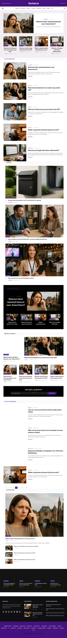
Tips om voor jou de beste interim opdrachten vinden (45, 411)
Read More (30, 76)
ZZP (52, 8)
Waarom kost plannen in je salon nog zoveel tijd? (10, 49)
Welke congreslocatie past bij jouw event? (41, 49)
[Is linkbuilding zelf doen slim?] (41, 577)
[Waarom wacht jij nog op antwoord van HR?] (25, 41)
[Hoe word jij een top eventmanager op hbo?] (34, 260)
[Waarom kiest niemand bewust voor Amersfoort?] (18, 23)
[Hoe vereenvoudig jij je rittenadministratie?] (10, 577)
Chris (7, 53)
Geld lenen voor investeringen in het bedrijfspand (55, 584)
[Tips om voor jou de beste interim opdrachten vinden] (14, 413)
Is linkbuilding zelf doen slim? (41, 584)
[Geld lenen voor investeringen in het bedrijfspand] (57, 577)
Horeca (60, 626)
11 (13, 487)
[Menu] (3, 8)
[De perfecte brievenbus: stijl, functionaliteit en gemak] (34, 182)
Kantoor (19, 628)
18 (26, 487)
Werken (48, 8)
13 (19, 487)
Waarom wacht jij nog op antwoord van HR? (25, 49)
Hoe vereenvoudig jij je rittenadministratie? (9, 584)
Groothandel (22, 8)
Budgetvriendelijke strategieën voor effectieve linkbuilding (45, 452)
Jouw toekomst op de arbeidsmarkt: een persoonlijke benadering (27, 239)
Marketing (38, 8)
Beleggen (29, 626)
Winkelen (55, 628)
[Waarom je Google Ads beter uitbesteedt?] (57, 41)
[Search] (64, 8)
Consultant (36, 626)
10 (10, 487)
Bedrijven (22, 626)
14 (21, 487)
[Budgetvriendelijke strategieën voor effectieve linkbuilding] (14, 454)
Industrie (28, 8)
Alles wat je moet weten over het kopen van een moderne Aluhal (45, 431)
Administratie (7, 626)
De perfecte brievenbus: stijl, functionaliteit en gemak (24, 200)
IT (8, 628)
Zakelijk (17, 8)
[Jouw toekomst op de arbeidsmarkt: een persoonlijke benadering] (34, 221)
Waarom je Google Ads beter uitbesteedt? (56, 49)
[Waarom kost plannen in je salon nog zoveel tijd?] (10, 41)
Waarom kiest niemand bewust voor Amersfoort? (48, 23)
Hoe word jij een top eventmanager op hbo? (21, 278)
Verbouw (44, 8)
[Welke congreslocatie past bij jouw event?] (41, 41)
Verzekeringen (42, 628)
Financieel (44, 626)
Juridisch (33, 8)
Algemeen (45, 19)
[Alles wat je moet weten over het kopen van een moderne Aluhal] (14, 433)
